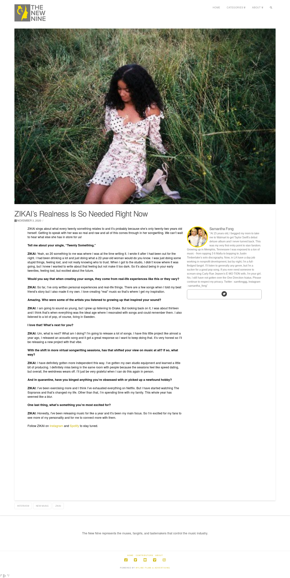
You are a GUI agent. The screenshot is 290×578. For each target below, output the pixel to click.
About (159, 555)
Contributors (144, 555)
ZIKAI (58, 505)
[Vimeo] (154, 560)
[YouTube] (145, 560)
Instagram (56, 425)
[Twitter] (224, 293)
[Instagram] (164, 560)
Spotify (74, 425)
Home (130, 555)
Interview (23, 505)
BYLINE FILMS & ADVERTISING (153, 568)
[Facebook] (125, 560)
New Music (42, 505)
